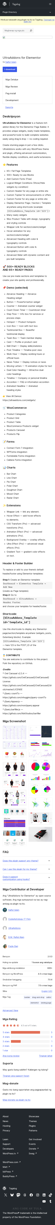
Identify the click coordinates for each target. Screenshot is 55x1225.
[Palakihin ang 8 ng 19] (22, 821)
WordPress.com (12, 1162)
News (5, 1121)
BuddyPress (10, 1176)
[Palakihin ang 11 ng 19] (48, 729)
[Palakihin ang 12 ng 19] (48, 743)
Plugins (32, 1126)
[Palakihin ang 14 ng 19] (48, 763)
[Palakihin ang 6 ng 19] (22, 793)
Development (12, 100)
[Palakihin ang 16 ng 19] (48, 787)
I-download (9, 69)
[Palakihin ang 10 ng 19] (22, 842)
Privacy (6, 1130)
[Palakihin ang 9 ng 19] (22, 833)
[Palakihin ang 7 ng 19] (22, 811)
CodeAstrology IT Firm (19, 919)
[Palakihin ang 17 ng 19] (48, 801)
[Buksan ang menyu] (50, 4)
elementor (35, 1003)
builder (27, 997)
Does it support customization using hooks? (16, 878)
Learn (5, 1139)
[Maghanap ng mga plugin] (31, 30)
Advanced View (10, 1010)
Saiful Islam (10, 62)
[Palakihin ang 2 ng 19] (22, 745)
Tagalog (13, 1188)
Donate (34, 1148)
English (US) (47, 991)
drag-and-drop (38, 997)
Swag (33, 1153)
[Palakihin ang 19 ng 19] (48, 830)
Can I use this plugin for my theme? (20, 869)
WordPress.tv (11, 1153)
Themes (33, 1121)
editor (48, 997)
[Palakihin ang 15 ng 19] (48, 777)
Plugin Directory (10, 12)
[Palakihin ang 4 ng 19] (22, 765)
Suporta (9, 107)
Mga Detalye (11, 79)
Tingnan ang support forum (16, 1075)
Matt (6, 1167)
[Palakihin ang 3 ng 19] (22, 754)
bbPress (8, 1171)
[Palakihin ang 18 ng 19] (48, 815)
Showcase (34, 1116)
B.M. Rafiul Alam (16, 937)
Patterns (33, 1130)
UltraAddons (14, 928)
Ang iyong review (11, 1055)
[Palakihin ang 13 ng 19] (48, 753)
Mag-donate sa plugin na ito (16, 1100)
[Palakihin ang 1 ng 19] (22, 729)
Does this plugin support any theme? (20, 861)
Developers (8, 1148)
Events (32, 1144)
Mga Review (11, 86)
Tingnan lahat (45, 1055)
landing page (46, 1003)
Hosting (6, 1126)
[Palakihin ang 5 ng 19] (22, 782)
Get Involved (35, 1139)
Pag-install (10, 93)
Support (6, 1144)
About (6, 1116)
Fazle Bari (13, 946)
